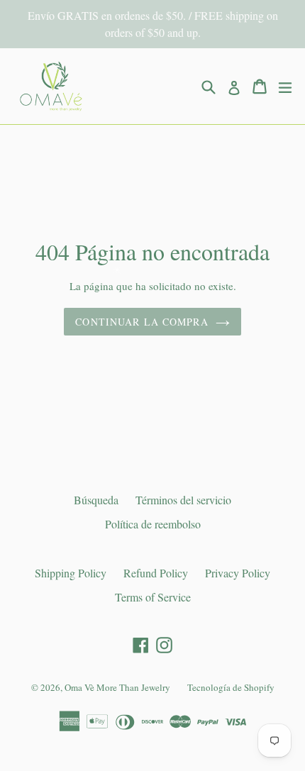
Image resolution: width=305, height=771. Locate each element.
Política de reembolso (153, 523)
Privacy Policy (237, 572)
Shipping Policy (70, 572)
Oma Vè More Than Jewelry (117, 687)
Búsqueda (96, 499)
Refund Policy (155, 572)
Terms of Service (153, 596)
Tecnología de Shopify (230, 687)
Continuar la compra (141, 321)
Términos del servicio (183, 499)
